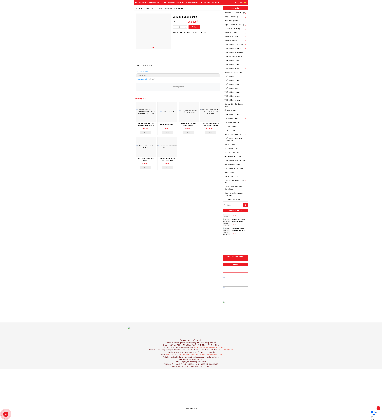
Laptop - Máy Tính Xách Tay (234, 25)
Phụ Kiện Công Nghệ (232, 199)
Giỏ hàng (240, 2)
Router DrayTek (230, 144)
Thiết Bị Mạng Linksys (232, 100)
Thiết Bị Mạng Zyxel (232, 64)
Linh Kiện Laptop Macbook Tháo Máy (234, 194)
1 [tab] (153, 47)
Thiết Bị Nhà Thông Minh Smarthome (233, 139)
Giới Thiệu (171, 2)
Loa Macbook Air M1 (167, 124)
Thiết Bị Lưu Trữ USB (232, 114)
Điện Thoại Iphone (231, 21)
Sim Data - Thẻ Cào (232, 152)
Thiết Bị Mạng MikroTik (233, 48)
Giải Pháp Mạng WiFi (232, 164)
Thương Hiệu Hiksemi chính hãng (235, 181)
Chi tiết (234, 215)
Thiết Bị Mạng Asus (231, 88)
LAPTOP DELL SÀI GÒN (180, 366)
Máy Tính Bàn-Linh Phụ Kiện (235, 13)
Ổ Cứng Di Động (230, 110)
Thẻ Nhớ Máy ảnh (231, 118)
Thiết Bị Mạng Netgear (232, 96)
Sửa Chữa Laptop (153, 2)
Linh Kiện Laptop (231, 32)
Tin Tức (163, 2)
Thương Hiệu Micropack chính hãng (233, 188)
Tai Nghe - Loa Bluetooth (233, 134)
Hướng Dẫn (180, 2)
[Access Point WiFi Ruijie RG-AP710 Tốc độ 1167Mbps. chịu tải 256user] (226, 222)
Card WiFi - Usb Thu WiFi (234, 168)
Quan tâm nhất (142, 79)
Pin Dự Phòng (230, 130)
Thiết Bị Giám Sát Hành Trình (235, 160)
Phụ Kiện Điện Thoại (232, 148)
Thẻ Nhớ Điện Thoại (232, 122)
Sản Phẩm (142, 2)
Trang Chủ (138, 8)
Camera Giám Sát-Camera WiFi (234, 105)
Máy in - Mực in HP (231, 176)
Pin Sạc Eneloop (230, 126)
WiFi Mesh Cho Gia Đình (233, 72)
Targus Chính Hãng (231, 17)
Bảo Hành (207, 2)
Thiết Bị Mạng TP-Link (232, 60)
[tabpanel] (153, 31)
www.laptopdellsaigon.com (194, 357)
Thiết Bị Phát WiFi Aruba (233, 56)
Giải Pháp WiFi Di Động (233, 156)
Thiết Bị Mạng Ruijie (232, 68)
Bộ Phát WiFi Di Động (232, 28)
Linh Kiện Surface (231, 40)
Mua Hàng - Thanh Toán (194, 2)
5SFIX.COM (208, 366)
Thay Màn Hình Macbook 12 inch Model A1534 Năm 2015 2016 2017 (210, 125)
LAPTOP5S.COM (196, 366)
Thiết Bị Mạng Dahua (232, 84)
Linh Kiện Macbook (231, 36)
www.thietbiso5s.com (176, 357)
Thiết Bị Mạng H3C (231, 76)
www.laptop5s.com (212, 357)
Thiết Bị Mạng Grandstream (234, 52)
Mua (195, 27)
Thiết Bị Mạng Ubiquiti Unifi (234, 44)
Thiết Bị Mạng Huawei (232, 92)
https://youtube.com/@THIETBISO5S (195, 362)
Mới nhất (152, 79)
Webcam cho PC (231, 172)
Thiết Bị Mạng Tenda (232, 80)
